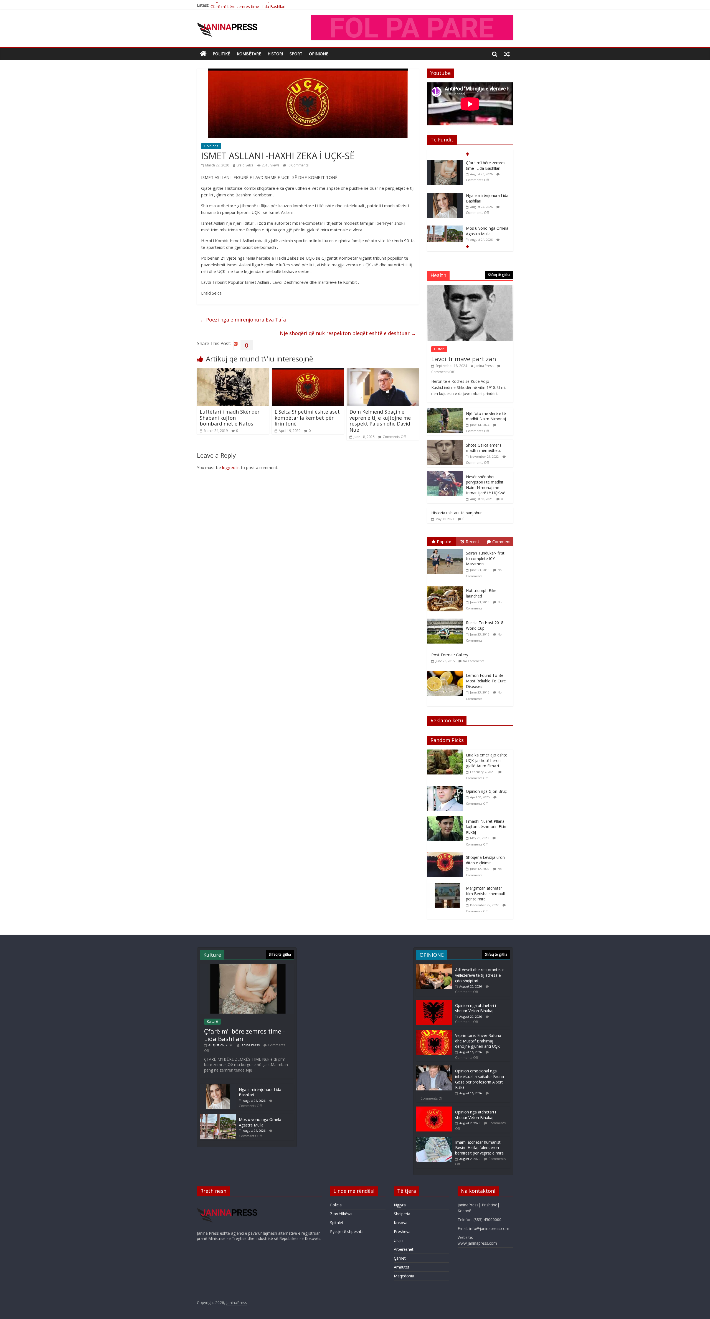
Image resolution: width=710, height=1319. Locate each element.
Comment (501, 541)
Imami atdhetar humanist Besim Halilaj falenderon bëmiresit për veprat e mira (479, 1148)
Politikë (221, 53)
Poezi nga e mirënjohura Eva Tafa (243, 319)
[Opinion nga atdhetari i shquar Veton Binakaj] (434, 1002)
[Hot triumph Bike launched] (446, 586)
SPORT (296, 53)
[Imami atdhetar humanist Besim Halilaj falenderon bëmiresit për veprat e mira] (434, 1139)
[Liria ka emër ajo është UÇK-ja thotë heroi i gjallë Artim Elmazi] (446, 752)
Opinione (211, 146)
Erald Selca (245, 165)
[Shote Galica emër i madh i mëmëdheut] (445, 442)
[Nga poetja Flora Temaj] (445, 228)
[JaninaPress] (203, 54)
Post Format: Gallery (449, 654)
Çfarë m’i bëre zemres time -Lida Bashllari (248, 5)
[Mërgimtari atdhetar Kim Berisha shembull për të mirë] (446, 885)
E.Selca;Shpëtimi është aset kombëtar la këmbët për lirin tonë (307, 417)
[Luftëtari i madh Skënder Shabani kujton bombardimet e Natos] (233, 372)
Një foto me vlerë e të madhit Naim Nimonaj (486, 416)
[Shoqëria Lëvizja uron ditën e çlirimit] (446, 854)
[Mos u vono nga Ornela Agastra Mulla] (445, 195)
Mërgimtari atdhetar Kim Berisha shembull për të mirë (485, 893)
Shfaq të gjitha (499, 274)
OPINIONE (318, 53)
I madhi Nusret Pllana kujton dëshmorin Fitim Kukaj (487, 827)
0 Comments (298, 165)
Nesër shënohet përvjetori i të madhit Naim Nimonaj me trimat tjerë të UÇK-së (485, 485)
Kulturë (212, 1021)
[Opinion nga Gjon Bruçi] (446, 788)
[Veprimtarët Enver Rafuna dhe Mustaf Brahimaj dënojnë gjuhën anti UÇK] (434, 1032)
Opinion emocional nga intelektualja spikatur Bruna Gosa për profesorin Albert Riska (479, 1079)
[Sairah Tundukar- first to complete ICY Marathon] (446, 549)
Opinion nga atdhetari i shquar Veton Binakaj (475, 1008)
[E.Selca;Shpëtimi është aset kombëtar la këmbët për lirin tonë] (308, 372)
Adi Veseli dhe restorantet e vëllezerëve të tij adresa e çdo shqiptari (479, 975)
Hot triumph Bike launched (481, 593)
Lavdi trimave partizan (463, 359)
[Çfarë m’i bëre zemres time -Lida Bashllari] (247, 966)
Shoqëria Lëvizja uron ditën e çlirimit (485, 860)
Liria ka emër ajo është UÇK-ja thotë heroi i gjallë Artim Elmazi (486, 760)
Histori (275, 53)
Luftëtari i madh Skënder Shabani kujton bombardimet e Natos (230, 417)
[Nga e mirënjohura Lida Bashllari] (445, 163)
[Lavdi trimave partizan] (470, 287)
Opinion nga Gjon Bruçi (487, 791)
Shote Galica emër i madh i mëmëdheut (483, 447)
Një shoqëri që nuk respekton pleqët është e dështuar (348, 333)
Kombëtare (249, 53)
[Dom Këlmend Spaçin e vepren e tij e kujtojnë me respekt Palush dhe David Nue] (383, 372)
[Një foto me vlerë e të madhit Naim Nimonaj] (445, 411)
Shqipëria (402, 1213)
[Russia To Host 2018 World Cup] (446, 618)
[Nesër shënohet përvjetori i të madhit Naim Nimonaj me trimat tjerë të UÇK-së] (445, 474)
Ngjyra (400, 1204)
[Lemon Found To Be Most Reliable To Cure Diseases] (446, 671)
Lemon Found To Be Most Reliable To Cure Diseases (486, 681)
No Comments (473, 661)
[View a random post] (507, 54)
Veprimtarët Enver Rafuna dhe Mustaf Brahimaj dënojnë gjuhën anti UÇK (478, 1041)
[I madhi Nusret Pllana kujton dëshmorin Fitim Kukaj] (446, 818)
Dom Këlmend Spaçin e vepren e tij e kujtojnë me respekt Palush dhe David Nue (380, 420)
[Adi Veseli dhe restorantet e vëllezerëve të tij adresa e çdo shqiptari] (434, 966)
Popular (444, 541)
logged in (231, 467)
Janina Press (484, 365)
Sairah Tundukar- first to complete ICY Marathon (485, 558)
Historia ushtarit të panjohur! (457, 512)
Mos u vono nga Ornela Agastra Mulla (487, 198)
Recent (472, 541)
